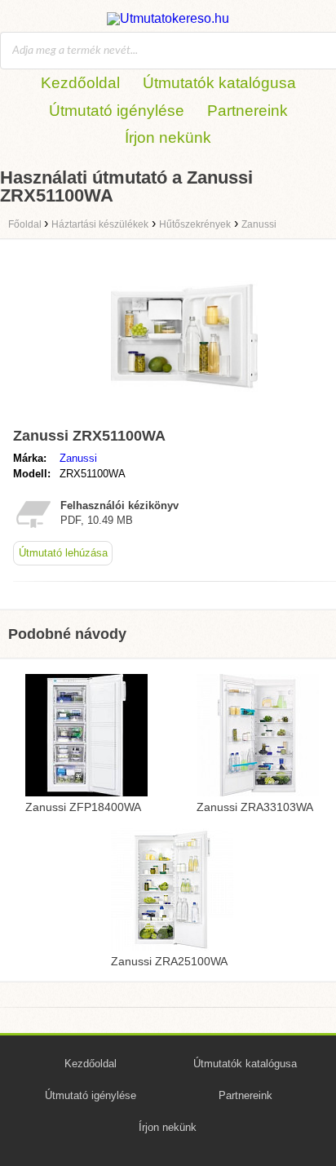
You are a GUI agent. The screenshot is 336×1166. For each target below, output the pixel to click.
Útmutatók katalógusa (219, 82)
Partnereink (247, 110)
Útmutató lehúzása (63, 553)
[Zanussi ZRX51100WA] (184, 413)
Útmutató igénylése (116, 110)
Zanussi (78, 458)
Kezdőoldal (80, 82)
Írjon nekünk (168, 137)
